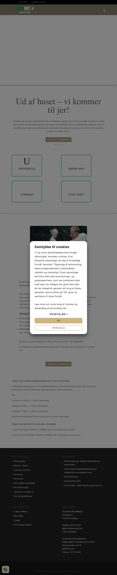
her (64, 308)
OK (58, 320)
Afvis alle (58, 327)
